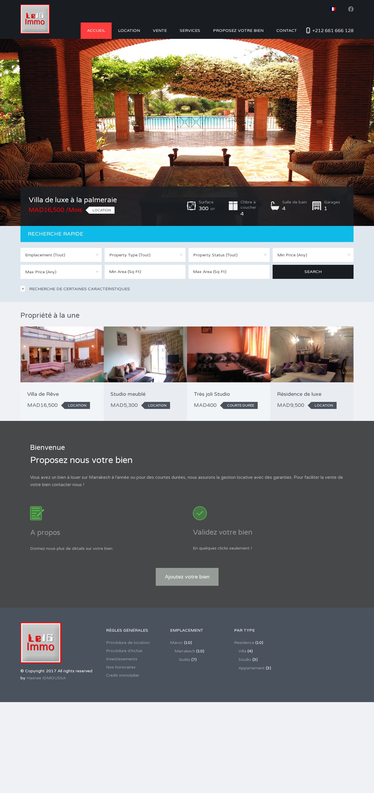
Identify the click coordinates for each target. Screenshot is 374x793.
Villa (242, 651)
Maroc (176, 642)
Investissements (121, 658)
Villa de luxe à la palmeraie (73, 200)
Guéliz (184, 659)
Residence (244, 642)
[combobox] (61, 255)
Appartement (251, 668)
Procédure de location (128, 642)
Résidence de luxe (299, 394)
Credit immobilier (122, 675)
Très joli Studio (212, 394)
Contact (286, 30)
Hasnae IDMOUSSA (46, 677)
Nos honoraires (121, 667)
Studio (244, 659)
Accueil (96, 30)
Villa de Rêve (43, 394)
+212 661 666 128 (333, 31)
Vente (160, 30)
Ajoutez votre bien (187, 576)
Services (190, 30)
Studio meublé (128, 394)
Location (129, 30)
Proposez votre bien (238, 30)
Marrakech (184, 651)
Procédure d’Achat (124, 650)
